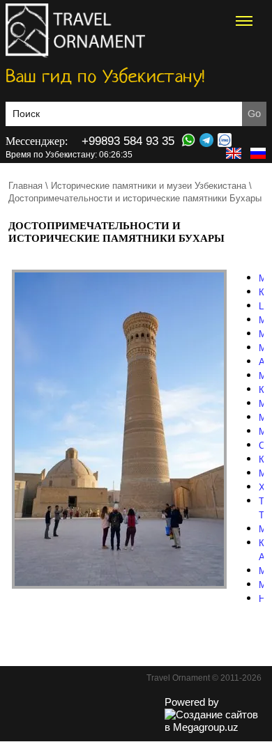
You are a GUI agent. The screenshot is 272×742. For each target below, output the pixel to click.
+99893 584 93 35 (128, 141)
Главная (25, 185)
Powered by (192, 702)
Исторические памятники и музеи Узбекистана (148, 185)
